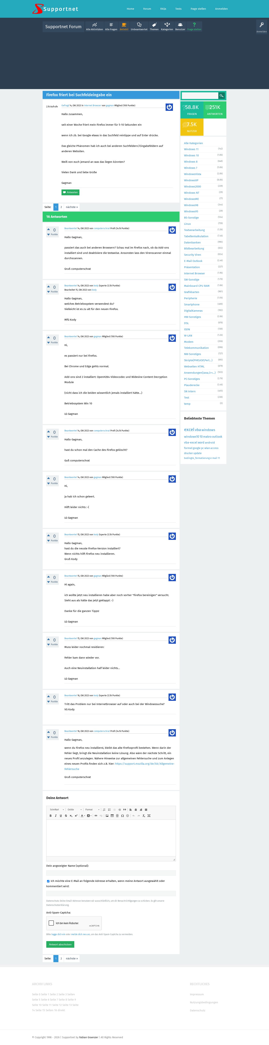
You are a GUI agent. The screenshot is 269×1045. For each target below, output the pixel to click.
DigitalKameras (193, 310)
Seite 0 (36, 994)
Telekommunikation (196, 347)
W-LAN (188, 335)
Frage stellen (194, 29)
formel (188, 448)
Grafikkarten (191, 292)
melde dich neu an (80, 934)
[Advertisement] (134, 59)
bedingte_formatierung (197, 458)
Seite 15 (40, 1010)
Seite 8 (63, 999)
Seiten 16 (51, 1010)
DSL (186, 323)
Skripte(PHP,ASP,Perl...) (198, 360)
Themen (154, 29)
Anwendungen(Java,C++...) (200, 372)
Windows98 (191, 205)
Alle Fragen (111, 29)
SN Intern (190, 391)
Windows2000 (192, 186)
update (197, 453)
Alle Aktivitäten (94, 29)
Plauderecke (191, 385)
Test (186, 397)
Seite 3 (63, 994)
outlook (217, 436)
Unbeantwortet (139, 29)
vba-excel (190, 442)
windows (208, 430)
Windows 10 (191, 155)
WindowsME (191, 199)
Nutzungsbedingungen (204, 1002)
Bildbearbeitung (194, 248)
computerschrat (102, 228)
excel (189, 429)
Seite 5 (36, 999)
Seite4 (71, 994)
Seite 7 (54, 999)
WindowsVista (192, 174)
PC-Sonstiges (192, 379)
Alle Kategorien (193, 143)
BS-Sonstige (191, 217)
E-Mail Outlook (193, 261)
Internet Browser (92, 105)
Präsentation (192, 267)
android (210, 442)
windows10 (191, 437)
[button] (57, 809)
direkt (61, 1010)
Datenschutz (197, 1010)
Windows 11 (191, 149)
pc (202, 448)
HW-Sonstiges (192, 317)
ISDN (187, 329)
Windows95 (191, 211)
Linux (187, 223)
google (197, 448)
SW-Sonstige (191, 279)
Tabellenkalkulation (196, 236)
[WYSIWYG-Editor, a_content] (111, 838)
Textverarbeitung (194, 230)
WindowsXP (191, 180)
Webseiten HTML (194, 366)
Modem (188, 341)
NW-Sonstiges (192, 354)
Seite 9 (72, 999)
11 (219, 458)
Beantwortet (70, 228)
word (201, 442)
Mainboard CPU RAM (197, 285)
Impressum (197, 994)
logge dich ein (58, 934)
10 (201, 437)
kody (96, 285)
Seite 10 (37, 1005)
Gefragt (65, 105)
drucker (188, 453)
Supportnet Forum (63, 26)
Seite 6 (45, 999)
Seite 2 (54, 994)
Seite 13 (67, 1005)
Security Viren (192, 254)
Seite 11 (47, 1005)
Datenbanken (192, 242)
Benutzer (180, 29)
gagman (110, 105)
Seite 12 (57, 1005)
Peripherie (190, 298)
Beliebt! (124, 29)
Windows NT (191, 192)
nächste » (72, 207)
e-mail (213, 458)
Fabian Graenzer (88, 1037)
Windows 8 (190, 161)
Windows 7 (190, 168)
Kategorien (167, 29)
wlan (207, 448)
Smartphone (191, 304)
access (214, 448)
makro (207, 436)
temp (187, 403)
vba (198, 429)
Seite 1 (45, 994)
